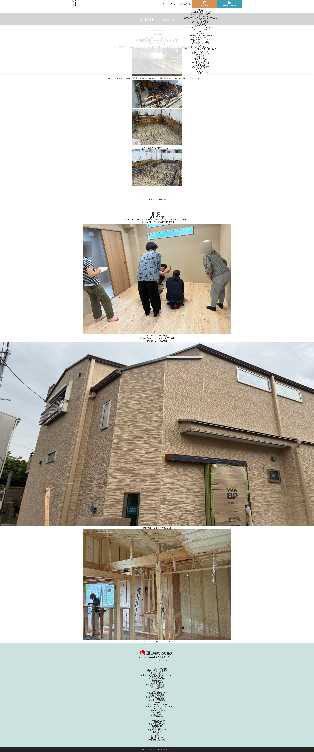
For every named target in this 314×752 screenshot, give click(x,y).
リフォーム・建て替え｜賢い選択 (200, 49)
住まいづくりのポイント (200, 27)
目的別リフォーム (200, 52)
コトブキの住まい (200, 15)
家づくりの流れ (200, 29)
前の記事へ (157, 212)
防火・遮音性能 (200, 41)
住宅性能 (200, 33)
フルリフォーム (200, 51)
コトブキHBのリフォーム (201, 47)
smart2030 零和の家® (200, 11)
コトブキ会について (200, 72)
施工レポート (185, 4)
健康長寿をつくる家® (201, 13)
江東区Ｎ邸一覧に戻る (157, 199)
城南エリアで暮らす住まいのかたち (200, 17)
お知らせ (164, 4)
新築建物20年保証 (200, 43)
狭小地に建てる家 (200, 21)
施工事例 (200, 54)
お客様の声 (200, 68)
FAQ (201, 31)
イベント (173, 4)
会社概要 (200, 70)
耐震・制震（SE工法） (200, 39)
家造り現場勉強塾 (200, 66)
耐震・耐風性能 (200, 37)
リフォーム (200, 45)
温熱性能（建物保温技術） (200, 35)
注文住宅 (200, 56)
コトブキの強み (200, 19)
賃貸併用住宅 (200, 25)
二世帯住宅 (200, 23)
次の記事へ (157, 214)
